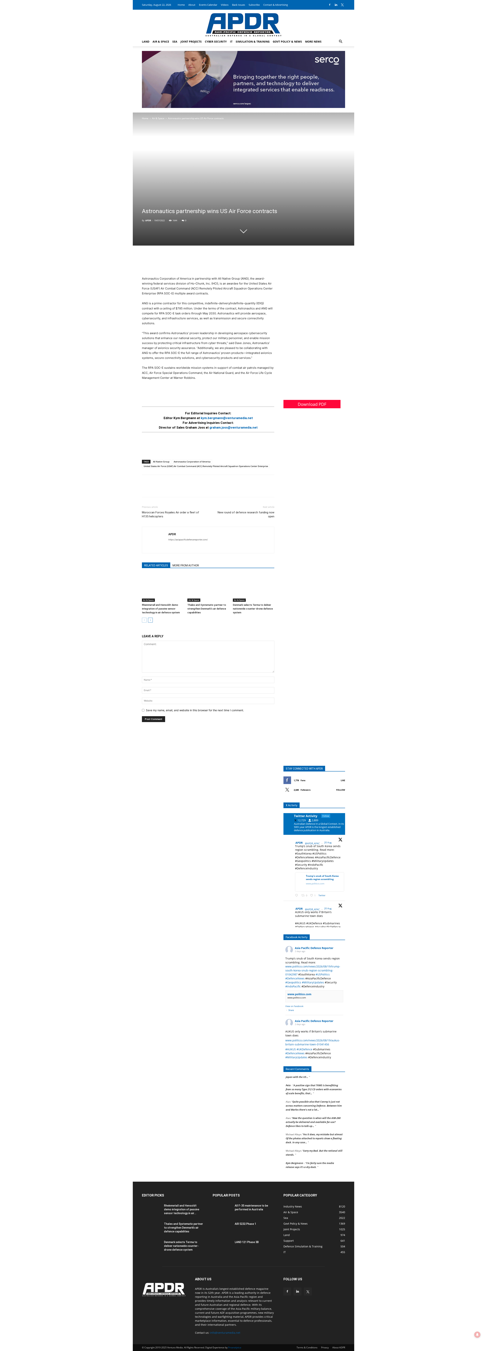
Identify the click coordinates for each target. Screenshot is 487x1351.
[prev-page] (144, 620)
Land (145, 41)
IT (231, 41)
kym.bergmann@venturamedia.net (227, 418)
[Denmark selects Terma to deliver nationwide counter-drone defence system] (253, 587)
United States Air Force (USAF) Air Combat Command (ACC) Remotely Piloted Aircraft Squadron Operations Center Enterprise (206, 466)
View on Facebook (294, 1006)
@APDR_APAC (312, 843)
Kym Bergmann (294, 1154)
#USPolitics (323, 974)
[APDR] (243, 23)
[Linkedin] (336, 5)
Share (291, 1010)
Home (181, 4)
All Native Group (161, 461)
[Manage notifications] (477, 1335)
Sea (174, 41)
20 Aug (328, 842)
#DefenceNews (295, 978)
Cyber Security (216, 41)
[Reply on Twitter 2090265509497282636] (297, 895)
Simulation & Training (253, 41)
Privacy (325, 1347)
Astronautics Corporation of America (192, 461)
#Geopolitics (293, 982)
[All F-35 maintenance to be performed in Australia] (222, 1210)
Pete (288, 1076)
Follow (340, 789)
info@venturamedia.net (225, 1332)
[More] (172, 489)
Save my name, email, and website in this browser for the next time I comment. (195, 710)
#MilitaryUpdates (313, 982)
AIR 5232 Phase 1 (245, 1223)
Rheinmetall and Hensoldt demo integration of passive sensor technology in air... (181, 1209)
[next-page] (150, 620)
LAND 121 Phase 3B (247, 1242)
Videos (224, 4)
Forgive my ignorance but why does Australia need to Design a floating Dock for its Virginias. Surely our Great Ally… (314, 1170)
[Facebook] (330, 5)
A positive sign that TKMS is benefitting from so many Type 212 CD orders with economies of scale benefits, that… (314, 1080)
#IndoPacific (293, 986)
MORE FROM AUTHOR (186, 565)
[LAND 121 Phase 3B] (222, 1246)
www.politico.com (299, 994)
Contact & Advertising (275, 4)
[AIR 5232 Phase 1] (222, 1228)
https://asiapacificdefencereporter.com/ (188, 539)
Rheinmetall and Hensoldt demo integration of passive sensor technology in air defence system (161, 608)
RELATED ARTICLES (156, 565)
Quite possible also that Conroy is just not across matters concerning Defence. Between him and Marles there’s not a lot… (314, 1096)
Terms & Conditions (307, 1347)
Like (343, 780)
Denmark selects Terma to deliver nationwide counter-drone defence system (253, 608)
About (191, 4)
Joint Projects (191, 41)
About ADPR (338, 1347)
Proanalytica (234, 1347)
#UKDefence (304, 1049)
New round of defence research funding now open (246, 514)
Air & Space (161, 41)
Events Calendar (208, 4)
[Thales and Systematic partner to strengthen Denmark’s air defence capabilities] (208, 587)
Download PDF (312, 404)
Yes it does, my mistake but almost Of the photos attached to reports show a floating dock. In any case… (314, 1129)
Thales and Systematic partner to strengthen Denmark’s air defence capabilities (206, 608)
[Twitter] (342, 5)
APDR (148, 220)
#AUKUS (290, 1049)
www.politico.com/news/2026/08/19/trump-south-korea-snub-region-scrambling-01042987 (312, 970)
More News (313, 41)
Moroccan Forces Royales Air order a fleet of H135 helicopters (170, 514)
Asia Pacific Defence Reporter (314, 948)
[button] (340, 42)
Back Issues (238, 4)
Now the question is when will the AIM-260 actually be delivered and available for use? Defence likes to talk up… (313, 1113)
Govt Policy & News (287, 41)
